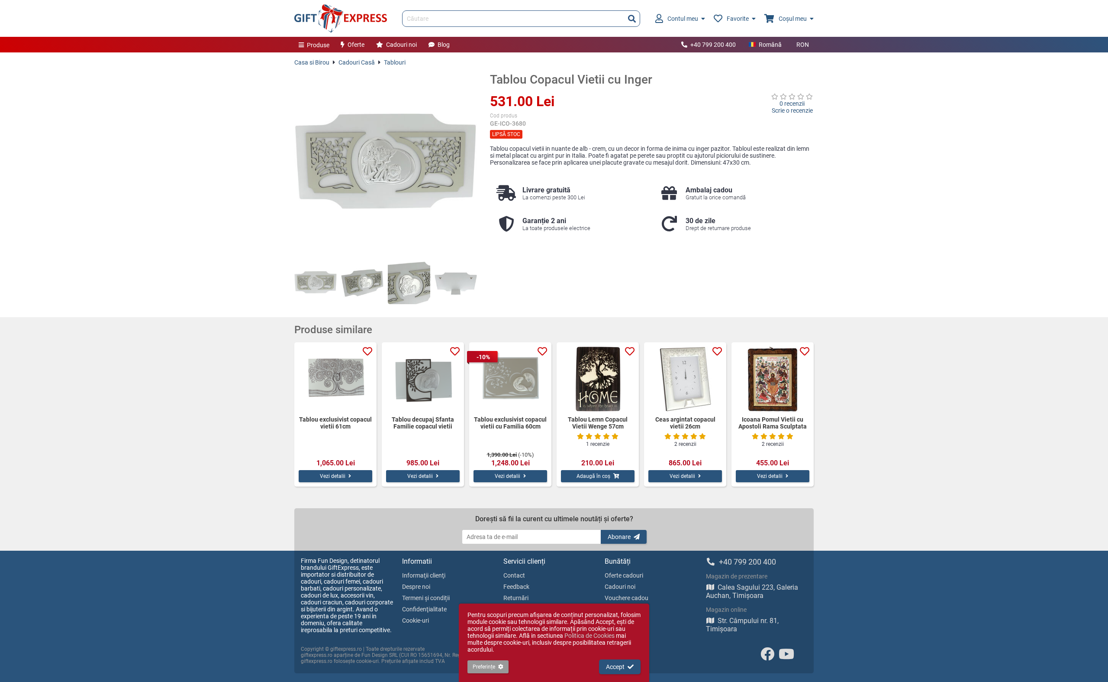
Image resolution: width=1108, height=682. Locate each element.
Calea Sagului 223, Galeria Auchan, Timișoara (752, 591)
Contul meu (682, 18)
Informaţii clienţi (423, 575)
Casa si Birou (311, 62)
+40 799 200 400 (713, 44)
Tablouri (395, 62)
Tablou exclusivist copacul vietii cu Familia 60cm (510, 423)
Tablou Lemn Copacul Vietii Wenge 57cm (598, 423)
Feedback (516, 586)
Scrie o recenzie (792, 110)
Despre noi (416, 586)
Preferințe (484, 667)
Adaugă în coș (593, 476)
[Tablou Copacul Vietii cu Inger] (385, 163)
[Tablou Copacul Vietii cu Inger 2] (362, 283)
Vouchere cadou (626, 597)
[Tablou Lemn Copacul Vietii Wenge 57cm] (598, 379)
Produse (318, 45)
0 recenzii (792, 103)
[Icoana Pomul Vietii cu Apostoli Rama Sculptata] (772, 379)
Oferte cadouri (624, 575)
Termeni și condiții (426, 597)
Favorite (738, 18)
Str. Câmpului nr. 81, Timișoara (742, 625)
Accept (615, 666)
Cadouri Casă (356, 62)
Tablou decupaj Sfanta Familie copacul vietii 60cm (423, 423)
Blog (444, 44)
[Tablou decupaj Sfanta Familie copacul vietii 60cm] (423, 379)
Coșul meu (793, 18)
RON (802, 44)
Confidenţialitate (424, 609)
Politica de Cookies (589, 635)
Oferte (356, 44)
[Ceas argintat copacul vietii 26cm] (685, 379)
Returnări (515, 597)
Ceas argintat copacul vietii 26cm (685, 423)
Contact (514, 575)
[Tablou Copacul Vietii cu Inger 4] (456, 283)
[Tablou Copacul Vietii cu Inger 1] (315, 283)
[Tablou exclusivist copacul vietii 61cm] (335, 379)
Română (770, 44)
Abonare (619, 536)
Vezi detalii (332, 476)
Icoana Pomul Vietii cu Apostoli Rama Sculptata (772, 423)
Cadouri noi (401, 44)
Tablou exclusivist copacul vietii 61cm (335, 423)
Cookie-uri (415, 620)
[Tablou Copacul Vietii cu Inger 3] (409, 283)
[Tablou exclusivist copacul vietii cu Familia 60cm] (510, 379)
